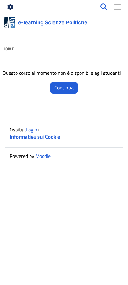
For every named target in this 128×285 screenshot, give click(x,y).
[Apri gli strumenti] (10, 7)
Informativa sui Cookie (35, 137)
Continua (64, 87)
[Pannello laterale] (117, 7)
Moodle (43, 156)
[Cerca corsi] (104, 7)
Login (31, 129)
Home (8, 49)
